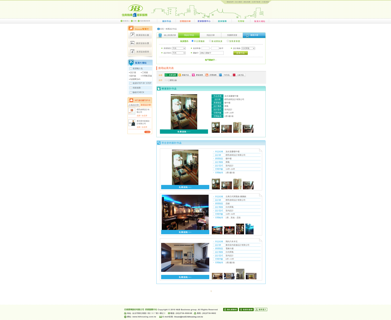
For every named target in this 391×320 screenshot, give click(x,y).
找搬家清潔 (232, 35)
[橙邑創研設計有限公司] (131, 111)
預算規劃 (137, 88)
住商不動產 (256, 2)
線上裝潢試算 (170, 35)
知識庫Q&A (135, 79)
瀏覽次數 (173, 80)
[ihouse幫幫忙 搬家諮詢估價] (140, 43)
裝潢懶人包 (138, 68)
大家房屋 (265, 2)
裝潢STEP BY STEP (142, 83)
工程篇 (145, 72)
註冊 (135, 21)
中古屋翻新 (199, 41)
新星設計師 (146, 105)
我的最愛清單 (145, 21)
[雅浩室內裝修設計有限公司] (131, 122)
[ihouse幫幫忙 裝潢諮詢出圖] (140, 35)
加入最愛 (238, 2)
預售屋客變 (234, 41)
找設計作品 (189, 35)
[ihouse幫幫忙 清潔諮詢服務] (140, 51)
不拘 (166, 80)
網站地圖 (247, 2)
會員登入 (126, 21)
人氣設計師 (134, 105)
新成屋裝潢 (217, 41)
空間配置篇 (147, 76)
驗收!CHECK (138, 92)
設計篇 (133, 72)
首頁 (162, 29)
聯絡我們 (230, 2)
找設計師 (211, 35)
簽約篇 (133, 76)
